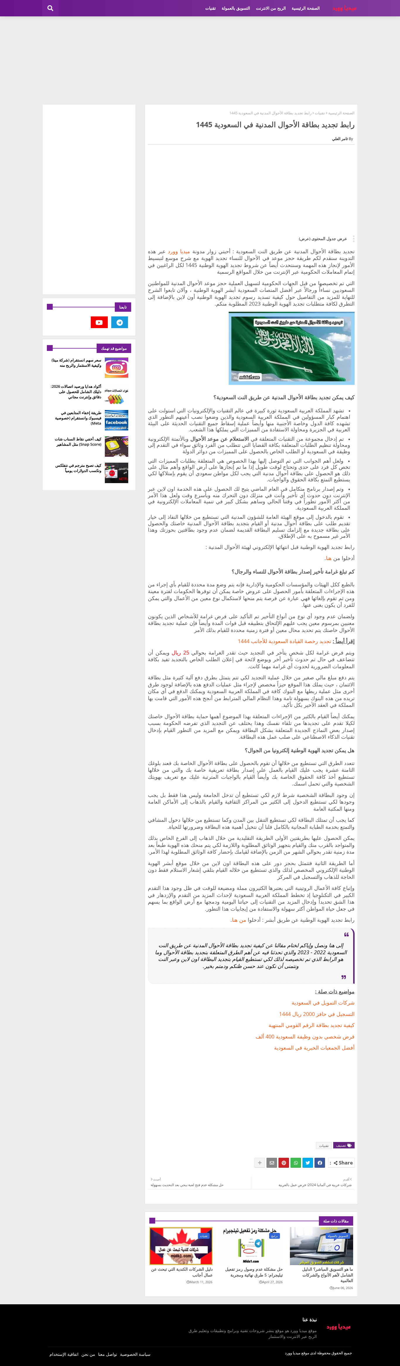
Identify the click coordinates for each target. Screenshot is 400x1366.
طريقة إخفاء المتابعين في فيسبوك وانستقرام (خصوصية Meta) (78, 418)
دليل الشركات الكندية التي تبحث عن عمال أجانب (182, 1272)
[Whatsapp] (295, 1163)
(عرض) (304, 238)
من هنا (239, 919)
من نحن (88, 1354)
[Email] (271, 1163)
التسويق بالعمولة (236, 8)
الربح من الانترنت (271, 8)
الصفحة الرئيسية (306, 8)
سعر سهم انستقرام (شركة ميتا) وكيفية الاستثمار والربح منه (76, 362)
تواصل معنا (107, 1354)
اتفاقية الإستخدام (63, 1354)
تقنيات (210, 8)
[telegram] (120, 322)
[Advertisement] (200, 60)
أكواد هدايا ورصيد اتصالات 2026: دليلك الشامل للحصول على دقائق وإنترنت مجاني (76, 391)
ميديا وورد (179, 251)
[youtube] (99, 322)
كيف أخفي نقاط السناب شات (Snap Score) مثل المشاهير (78, 441)
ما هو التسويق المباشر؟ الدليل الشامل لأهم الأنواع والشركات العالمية (327, 1274)
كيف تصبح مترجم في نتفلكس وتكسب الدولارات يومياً (78, 468)
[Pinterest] (283, 1163)
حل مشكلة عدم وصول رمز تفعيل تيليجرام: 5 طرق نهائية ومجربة (254, 1272)
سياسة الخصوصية (135, 1354)
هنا (329, 557)
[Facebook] (319, 1163)
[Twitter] (307, 1163)
